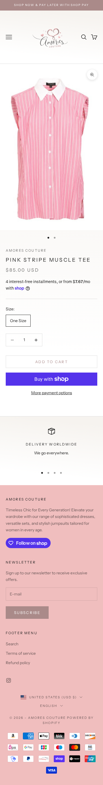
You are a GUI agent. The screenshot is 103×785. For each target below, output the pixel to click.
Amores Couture (26, 250)
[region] (51, 445)
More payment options (51, 392)
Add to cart (51, 361)
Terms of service (21, 653)
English (49, 706)
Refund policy (18, 662)
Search (12, 643)
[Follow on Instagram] (8, 680)
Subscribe (27, 612)
